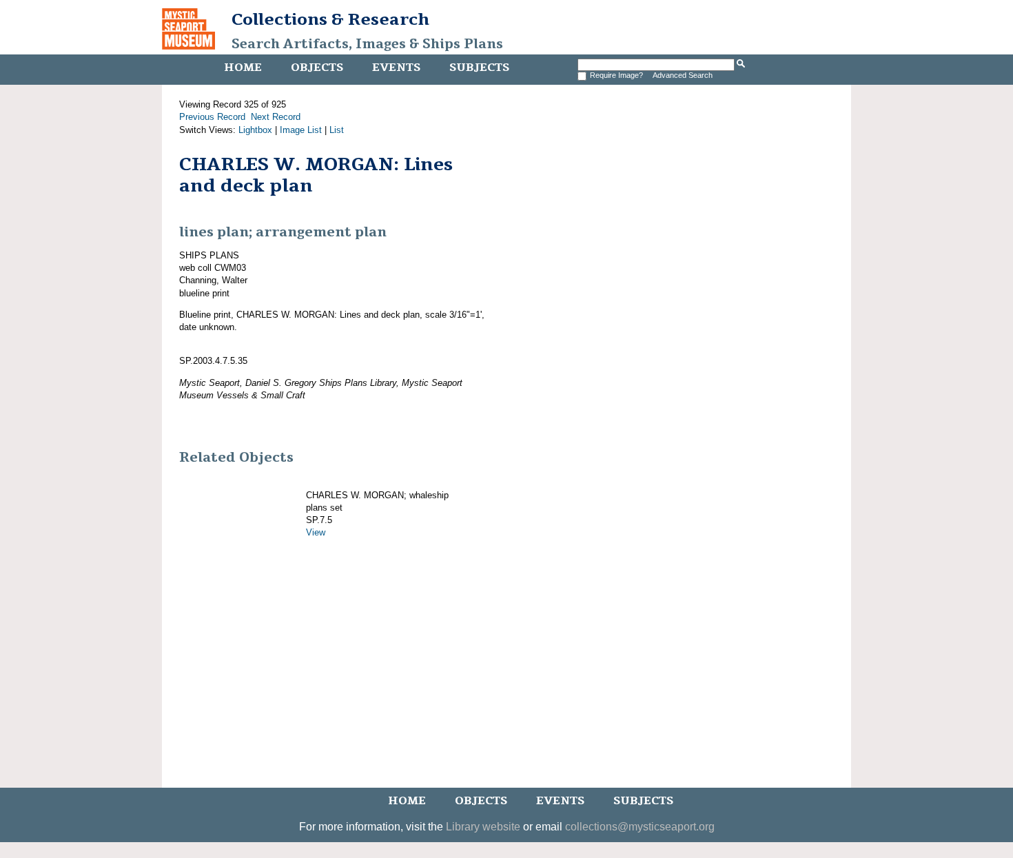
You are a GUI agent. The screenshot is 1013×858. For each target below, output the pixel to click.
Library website (483, 827)
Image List (301, 130)
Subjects (479, 67)
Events (396, 67)
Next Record (275, 117)
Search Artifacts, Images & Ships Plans (367, 44)
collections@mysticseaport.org (640, 827)
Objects (317, 67)
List (336, 130)
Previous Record (212, 117)
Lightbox (255, 130)
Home (243, 67)
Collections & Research (330, 19)
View (315, 532)
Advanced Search (683, 75)
